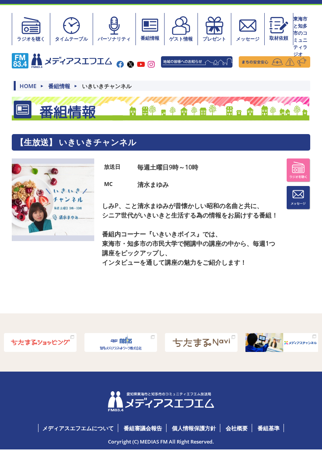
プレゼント (214, 38)
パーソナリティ (114, 38)
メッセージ (248, 38)
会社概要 (237, 428)
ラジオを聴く (31, 38)
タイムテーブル (71, 38)
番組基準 (269, 428)
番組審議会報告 (143, 428)
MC (108, 184)
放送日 (112, 166)
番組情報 (150, 38)
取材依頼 (278, 38)
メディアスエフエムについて (78, 428)
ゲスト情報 (181, 38)
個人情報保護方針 (194, 428)
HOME (28, 86)
